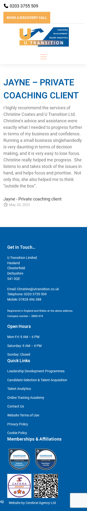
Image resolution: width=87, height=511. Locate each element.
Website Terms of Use (23, 415)
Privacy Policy (17, 424)
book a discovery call (27, 18)
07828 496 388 (30, 299)
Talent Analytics (19, 389)
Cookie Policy (17, 433)
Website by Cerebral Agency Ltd (32, 503)
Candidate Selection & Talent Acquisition (37, 380)
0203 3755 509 (23, 5)
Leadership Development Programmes (36, 371)
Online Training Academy (25, 398)
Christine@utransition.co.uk (38, 289)
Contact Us (15, 406)
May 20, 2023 (19, 205)
